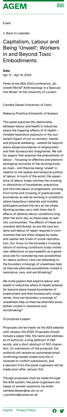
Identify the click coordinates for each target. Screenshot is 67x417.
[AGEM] (14, 7)
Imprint (8, 410)
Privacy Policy (26, 410)
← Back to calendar (16, 33)
